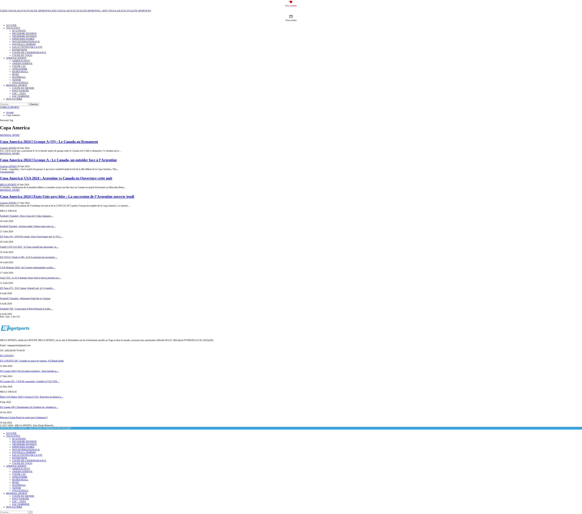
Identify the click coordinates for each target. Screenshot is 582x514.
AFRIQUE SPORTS (16, 58)
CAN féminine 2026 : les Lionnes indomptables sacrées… (28, 267)
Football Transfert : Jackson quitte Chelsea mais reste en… (28, 226)
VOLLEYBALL (20, 82)
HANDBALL (19, 77)
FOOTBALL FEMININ (24, 44)
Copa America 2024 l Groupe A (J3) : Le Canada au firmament (49, 142)
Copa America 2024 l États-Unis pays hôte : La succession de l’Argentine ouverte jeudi (67, 196)
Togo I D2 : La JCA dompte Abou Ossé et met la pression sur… (30, 278)
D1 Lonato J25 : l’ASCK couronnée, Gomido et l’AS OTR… (29, 381)
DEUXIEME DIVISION (24, 33)
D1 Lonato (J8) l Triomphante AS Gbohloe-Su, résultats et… (29, 407)
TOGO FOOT (13, 28)
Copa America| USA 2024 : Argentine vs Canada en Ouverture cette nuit (56, 178)
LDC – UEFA (19, 93)
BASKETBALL (20, 71)
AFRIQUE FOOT (21, 60)
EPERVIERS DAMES (23, 39)
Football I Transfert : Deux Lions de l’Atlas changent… (26, 216)
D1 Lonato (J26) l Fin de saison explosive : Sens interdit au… (29, 371)
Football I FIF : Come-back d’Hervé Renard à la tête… (26, 308)
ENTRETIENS (19, 50)
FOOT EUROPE (20, 90)
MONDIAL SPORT (10, 135)
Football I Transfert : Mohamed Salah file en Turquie (25, 298)
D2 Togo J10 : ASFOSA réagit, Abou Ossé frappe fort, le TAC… (31, 236)
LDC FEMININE (20, 96)
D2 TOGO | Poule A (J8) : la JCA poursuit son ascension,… (29, 257)
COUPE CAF (19, 66)
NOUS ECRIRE (14, 99)
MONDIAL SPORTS (16, 85)
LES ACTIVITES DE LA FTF (27, 47)
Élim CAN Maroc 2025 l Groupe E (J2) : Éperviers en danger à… (31, 397)
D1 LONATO (19, 30)
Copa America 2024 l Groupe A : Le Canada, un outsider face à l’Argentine (58, 160)
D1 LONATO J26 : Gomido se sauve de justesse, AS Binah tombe (32, 360)
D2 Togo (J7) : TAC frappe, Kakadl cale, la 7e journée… (27, 288)
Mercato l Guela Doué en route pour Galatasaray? (24, 417)
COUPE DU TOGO (22, 55)
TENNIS (16, 80)
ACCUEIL (11, 25)
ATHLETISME (19, 69)
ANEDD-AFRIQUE (22, 63)
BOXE (15, 74)
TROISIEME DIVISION (24, 36)
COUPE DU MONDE (23, 88)
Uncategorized (7, 172)
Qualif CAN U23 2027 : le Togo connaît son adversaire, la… (29, 247)
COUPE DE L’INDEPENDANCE (29, 52)
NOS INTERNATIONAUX (26, 41)
